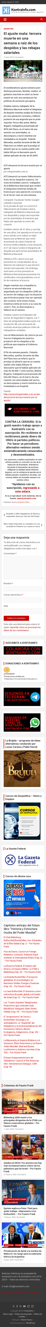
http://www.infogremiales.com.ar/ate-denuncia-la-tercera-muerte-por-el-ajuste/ (22, 397)
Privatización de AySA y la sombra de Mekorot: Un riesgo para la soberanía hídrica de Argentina (22, 1254)
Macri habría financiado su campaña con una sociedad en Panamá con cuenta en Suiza (22, 525)
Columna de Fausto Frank (15, 1108)
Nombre (8, 583)
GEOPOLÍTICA (33, 1157)
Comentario (10, 553)
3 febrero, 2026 (10, 1217)
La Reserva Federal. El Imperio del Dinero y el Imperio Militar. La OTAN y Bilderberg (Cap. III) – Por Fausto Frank (22, 969)
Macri (27, 502)
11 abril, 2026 (9, 1129)
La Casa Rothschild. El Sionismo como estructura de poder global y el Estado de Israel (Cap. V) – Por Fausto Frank (22, 994)
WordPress (30, 1323)
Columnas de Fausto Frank (19, 1085)
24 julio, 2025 (9, 1260)
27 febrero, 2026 (10, 1175)
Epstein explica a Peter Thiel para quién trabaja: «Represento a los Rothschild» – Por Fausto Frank (20, 1211)
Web (6, 606)
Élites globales (11, 1112)
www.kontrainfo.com (26, 498)
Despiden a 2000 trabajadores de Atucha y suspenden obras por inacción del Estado (23, 515)
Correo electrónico (13, 595)
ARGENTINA (8, 29)
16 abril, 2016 (9, 57)
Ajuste (14, 502)
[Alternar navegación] (5, 19)
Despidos (21, 502)
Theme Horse (26, 1320)
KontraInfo (19, 57)
